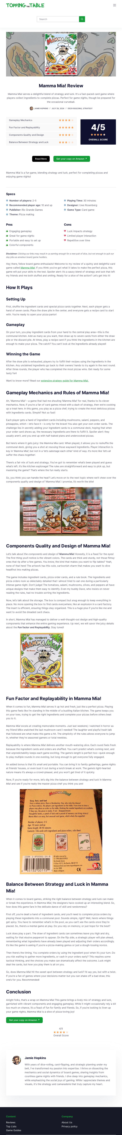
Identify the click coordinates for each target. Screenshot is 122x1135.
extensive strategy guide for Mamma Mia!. (65, 380)
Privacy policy (70, 1126)
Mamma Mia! (28, 267)
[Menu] (114, 5)
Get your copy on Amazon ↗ (71, 158)
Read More (41, 158)
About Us (67, 1122)
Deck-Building (75, 108)
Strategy (87, 108)
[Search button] (82, 19)
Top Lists (11, 1126)
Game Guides (13, 1130)
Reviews (10, 1122)
